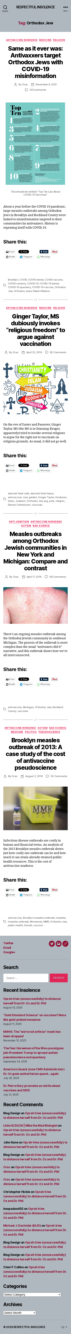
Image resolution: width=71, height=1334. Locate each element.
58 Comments (38, 89)
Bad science (41, 525)
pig (46, 501)
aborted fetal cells (18, 493)
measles (61, 917)
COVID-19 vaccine (42, 287)
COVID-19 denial (49, 283)
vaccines (37, 504)
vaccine (38, 925)
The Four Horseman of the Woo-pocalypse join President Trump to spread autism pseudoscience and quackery (33, 1052)
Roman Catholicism (19, 504)
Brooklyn (13, 279)
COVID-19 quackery (19, 287)
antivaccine (15, 497)
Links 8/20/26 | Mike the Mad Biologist (30, 1125)
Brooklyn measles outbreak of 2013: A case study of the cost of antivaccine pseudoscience (35, 753)
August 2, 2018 (33, 776)
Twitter (8, 943)
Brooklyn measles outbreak (39, 917)
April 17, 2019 (34, 576)
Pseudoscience (49, 731)
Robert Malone (41, 291)
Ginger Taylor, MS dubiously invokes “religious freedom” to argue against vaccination (35, 330)
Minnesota (36, 921)
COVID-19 (32, 283)
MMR (46, 921)
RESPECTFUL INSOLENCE (35, 7)
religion (60, 501)
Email (7, 947)
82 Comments (58, 352)
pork (51, 501)
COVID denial (36, 279)
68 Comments (57, 576)
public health (15, 925)
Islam (11, 501)
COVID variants (17, 283)
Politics (31, 731)
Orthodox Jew (35, 501)
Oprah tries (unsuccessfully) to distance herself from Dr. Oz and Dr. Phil (35, 1196)
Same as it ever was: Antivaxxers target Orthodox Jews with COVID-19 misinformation (35, 62)
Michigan (28, 707)
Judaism (20, 501)
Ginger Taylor (46, 497)
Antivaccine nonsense (21, 40)
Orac (25, 84)
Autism (26, 525)
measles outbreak (18, 921)
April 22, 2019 (34, 352)
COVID (23, 279)
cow (25, 497)
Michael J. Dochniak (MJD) (22, 1225)
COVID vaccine (54, 279)
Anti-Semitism (19, 521)
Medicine (45, 40)
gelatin (33, 497)
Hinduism (60, 497)
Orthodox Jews (23, 291)
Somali (28, 925)
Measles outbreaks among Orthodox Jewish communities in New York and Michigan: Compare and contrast (35, 551)
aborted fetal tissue (42, 493)
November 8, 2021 (46, 84)
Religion (59, 40)
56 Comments (59, 776)
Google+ (9, 952)
